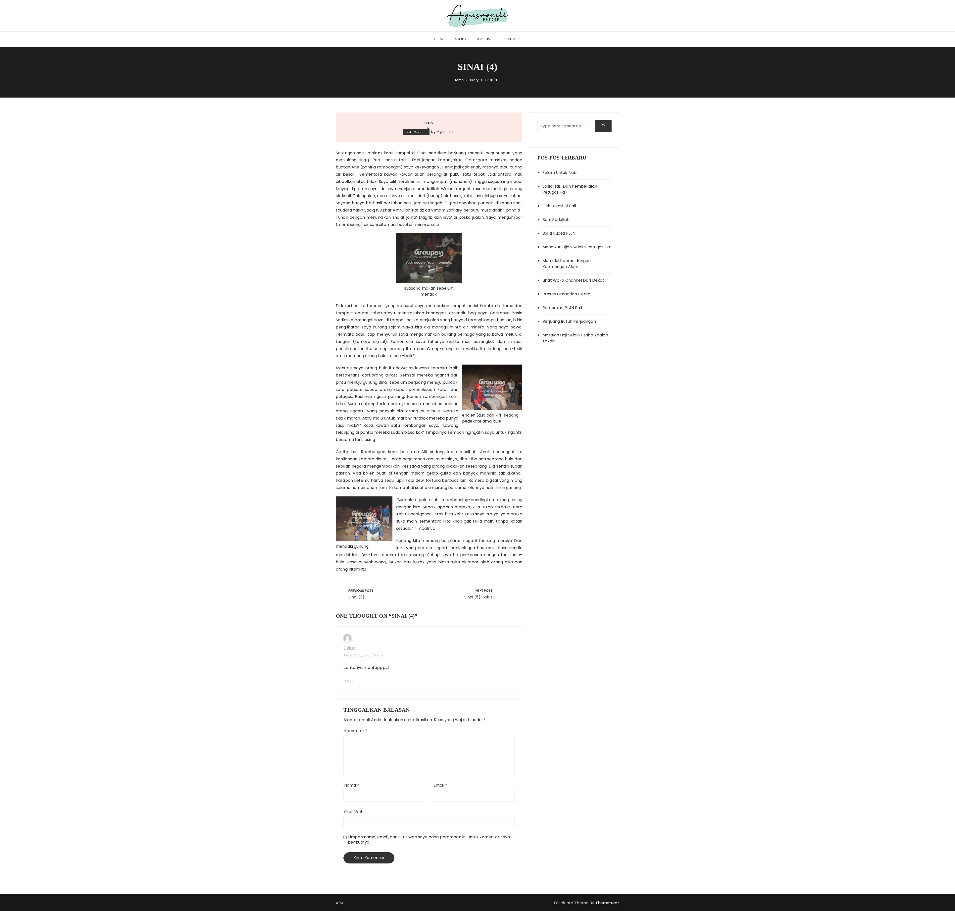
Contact (511, 39)
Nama (351, 785)
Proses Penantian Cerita (566, 294)
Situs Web (354, 812)
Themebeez (607, 903)
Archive (484, 39)
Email (440, 785)
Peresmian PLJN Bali (562, 308)
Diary (429, 123)
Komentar (356, 731)
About (460, 39)
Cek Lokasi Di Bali (559, 206)
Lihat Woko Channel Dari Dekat (573, 280)
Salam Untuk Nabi (559, 172)
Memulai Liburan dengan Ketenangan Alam (566, 263)
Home (439, 39)
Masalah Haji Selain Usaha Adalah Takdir (575, 338)
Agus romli (446, 131)
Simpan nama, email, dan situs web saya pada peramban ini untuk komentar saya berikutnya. (429, 839)
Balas (348, 681)
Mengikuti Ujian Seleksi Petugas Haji (576, 247)
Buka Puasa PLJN (558, 233)
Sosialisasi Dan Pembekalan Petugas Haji (569, 189)
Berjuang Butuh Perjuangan (569, 321)
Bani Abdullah (555, 219)
